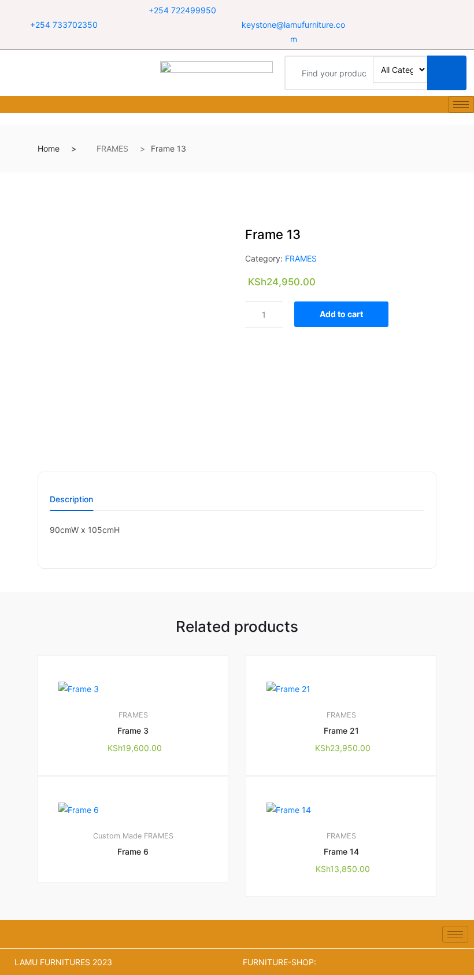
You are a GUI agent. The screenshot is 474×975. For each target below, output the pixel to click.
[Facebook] (397, 11)
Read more (138, 921)
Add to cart (341, 314)
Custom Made (117, 835)
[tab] (71, 503)
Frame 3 (133, 730)
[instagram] (426, 11)
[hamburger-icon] (461, 104)
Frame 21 (341, 730)
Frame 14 (341, 851)
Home (49, 148)
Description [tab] (71, 499)
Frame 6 (133, 851)
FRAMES (112, 148)
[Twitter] (412, 11)
